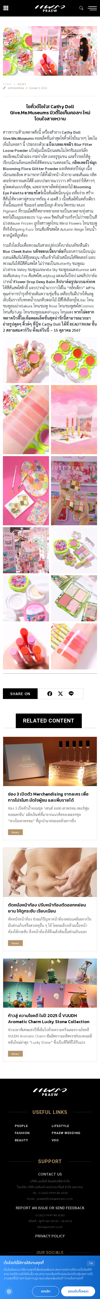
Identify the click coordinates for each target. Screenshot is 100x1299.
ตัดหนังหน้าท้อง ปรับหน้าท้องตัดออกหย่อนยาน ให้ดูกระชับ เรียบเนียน (47, 908)
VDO (55, 1140)
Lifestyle (60, 1126)
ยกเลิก (45, 1291)
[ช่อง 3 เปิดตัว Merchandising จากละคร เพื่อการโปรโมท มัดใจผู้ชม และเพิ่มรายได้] (50, 761)
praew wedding (66, 1133)
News (21, 84)
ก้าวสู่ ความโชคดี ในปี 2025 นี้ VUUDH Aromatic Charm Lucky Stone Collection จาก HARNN (48, 1021)
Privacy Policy (50, 1235)
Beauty (21, 1140)
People (21, 1126)
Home (7, 84)
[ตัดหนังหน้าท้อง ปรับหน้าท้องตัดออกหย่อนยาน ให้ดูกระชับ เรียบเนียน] (50, 872)
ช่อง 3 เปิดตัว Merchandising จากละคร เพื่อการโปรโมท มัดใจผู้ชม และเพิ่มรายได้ (48, 797)
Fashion (22, 1133)
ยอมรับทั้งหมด (78, 1291)
